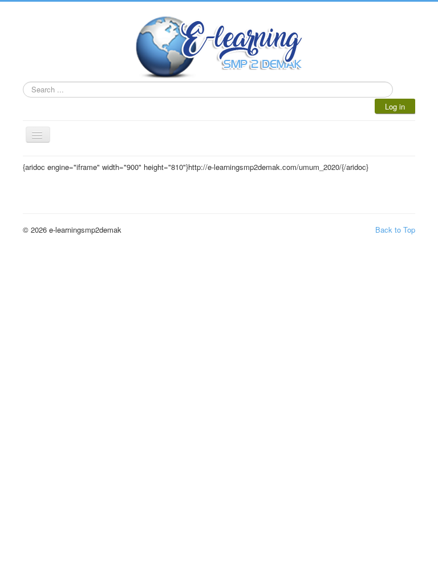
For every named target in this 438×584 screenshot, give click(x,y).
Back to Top (395, 229)
